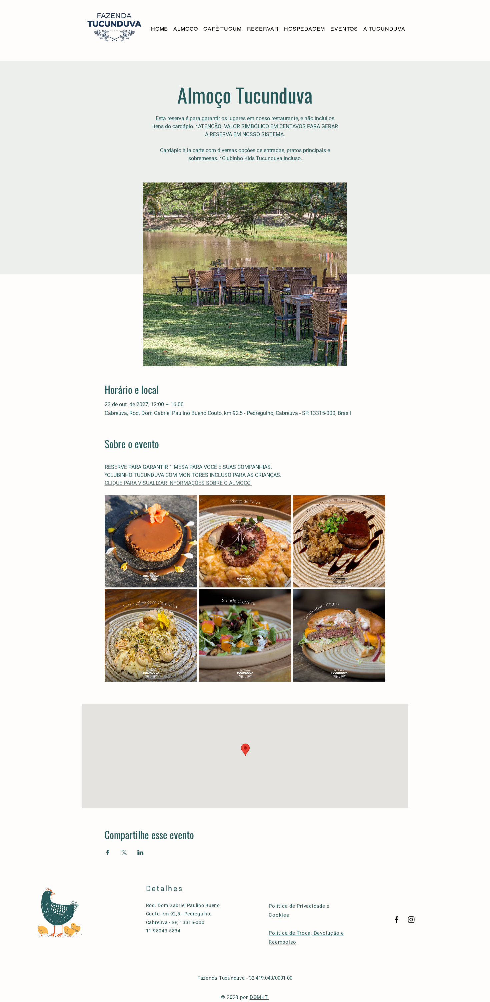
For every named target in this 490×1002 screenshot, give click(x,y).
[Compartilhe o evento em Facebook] (108, 852)
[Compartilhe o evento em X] (124, 852)
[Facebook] (396, 919)
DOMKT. (259, 997)
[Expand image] (151, 541)
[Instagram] (411, 919)
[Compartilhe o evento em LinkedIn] (140, 852)
